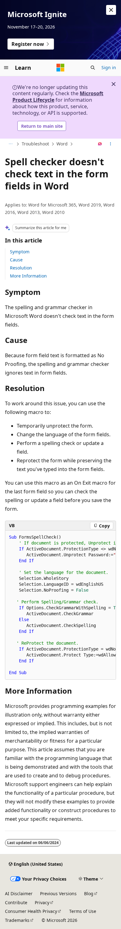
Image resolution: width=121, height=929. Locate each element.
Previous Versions (58, 893)
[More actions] (110, 144)
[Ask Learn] (100, 144)
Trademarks (17, 920)
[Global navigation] (6, 67)
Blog (88, 893)
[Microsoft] (60, 68)
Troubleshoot (35, 144)
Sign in (108, 67)
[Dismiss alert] (111, 10)
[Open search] (93, 67)
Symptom (19, 252)
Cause (16, 260)
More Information (28, 276)
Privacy (42, 902)
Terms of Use (82, 911)
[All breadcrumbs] (10, 144)
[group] (60, 605)
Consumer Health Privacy (31, 911)
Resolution (21, 268)
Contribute (16, 902)
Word (62, 144)
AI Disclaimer (19, 893)
